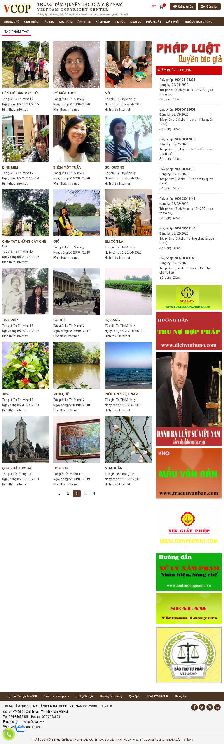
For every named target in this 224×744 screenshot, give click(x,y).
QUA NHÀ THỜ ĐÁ (16, 468)
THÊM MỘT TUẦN (67, 167)
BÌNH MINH (11, 167)
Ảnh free (84, 21)
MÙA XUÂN (113, 468)
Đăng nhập (185, 6)
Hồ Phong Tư (22, 474)
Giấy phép (173, 21)
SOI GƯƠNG (114, 167)
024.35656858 (19, 716)
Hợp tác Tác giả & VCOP (22, 696)
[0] (161, 7)
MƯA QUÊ (61, 394)
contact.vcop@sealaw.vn (29, 721)
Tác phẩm (66, 21)
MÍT (107, 93)
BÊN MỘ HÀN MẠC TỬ (20, 93)
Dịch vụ (135, 21)
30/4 (5, 394)
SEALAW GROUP (157, 696)
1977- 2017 (10, 320)
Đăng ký (211, 6)
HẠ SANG (112, 320)
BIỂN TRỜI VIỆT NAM (121, 394)
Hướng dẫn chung (198, 21)
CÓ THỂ (59, 320)
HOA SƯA (61, 468)
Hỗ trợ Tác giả (84, 696)
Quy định (134, 696)
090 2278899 (51, 716)
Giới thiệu (31, 21)
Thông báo (181, 696)
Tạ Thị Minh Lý (23, 99)
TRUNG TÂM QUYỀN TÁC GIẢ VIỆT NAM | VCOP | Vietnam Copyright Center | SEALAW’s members (133, 739)
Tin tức (120, 21)
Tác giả (48, 21)
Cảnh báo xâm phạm (56, 696)
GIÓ (56, 241)
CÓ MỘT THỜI (64, 93)
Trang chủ (11, 21)
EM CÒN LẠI (114, 241)
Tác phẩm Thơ (16, 32)
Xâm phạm (103, 21)
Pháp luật (153, 21)
